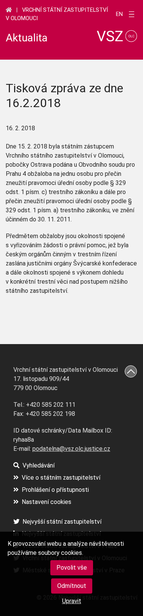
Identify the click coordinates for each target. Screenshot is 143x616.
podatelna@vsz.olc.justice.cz (71, 448)
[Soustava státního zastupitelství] (9, 10)
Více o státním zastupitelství (61, 477)
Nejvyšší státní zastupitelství (61, 521)
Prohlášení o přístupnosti (55, 489)
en (119, 14)
